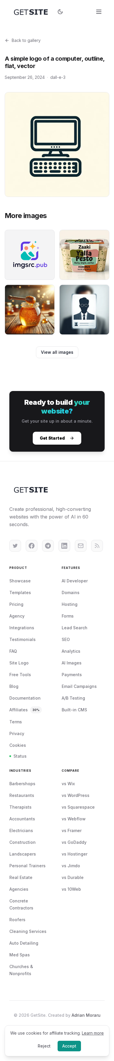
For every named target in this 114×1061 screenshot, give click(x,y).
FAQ (13, 651)
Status (20, 756)
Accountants (22, 818)
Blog (13, 686)
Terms (15, 721)
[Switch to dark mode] (60, 11)
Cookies (17, 745)
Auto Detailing (23, 943)
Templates (20, 592)
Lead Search (74, 627)
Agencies (18, 889)
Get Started (52, 438)
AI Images (72, 662)
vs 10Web (71, 889)
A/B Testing (73, 698)
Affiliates (24, 709)
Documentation (25, 698)
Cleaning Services (27, 931)
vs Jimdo (71, 865)
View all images (57, 352)
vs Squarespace (78, 807)
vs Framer (72, 830)
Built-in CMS (74, 709)
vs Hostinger (74, 853)
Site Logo (19, 662)
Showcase (20, 580)
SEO (66, 639)
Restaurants (21, 795)
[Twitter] (15, 546)
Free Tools (20, 674)
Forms (68, 615)
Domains (71, 592)
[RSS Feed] (97, 546)
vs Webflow (74, 818)
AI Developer (75, 580)
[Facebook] (31, 546)
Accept (69, 1045)
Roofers (17, 919)
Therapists (20, 807)
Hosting (69, 604)
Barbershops (22, 783)
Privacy (16, 733)
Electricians (21, 830)
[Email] (81, 546)
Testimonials (22, 639)
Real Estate (20, 877)
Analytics (71, 651)
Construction (22, 842)
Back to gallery (26, 40)
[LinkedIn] (64, 546)
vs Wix (68, 783)
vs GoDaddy (74, 842)
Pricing (16, 604)
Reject (44, 1045)
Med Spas (19, 954)
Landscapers (22, 853)
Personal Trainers (27, 865)
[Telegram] (48, 546)
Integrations (21, 627)
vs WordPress (75, 795)
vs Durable (73, 877)
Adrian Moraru (86, 1015)
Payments (72, 674)
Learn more (93, 1033)
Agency (17, 615)
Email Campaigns (79, 686)
